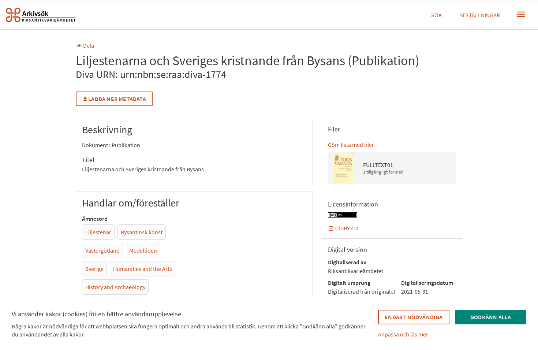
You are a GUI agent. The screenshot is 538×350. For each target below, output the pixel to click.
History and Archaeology (115, 287)
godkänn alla (490, 317)
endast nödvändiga (413, 317)
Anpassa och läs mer (403, 334)
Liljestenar (98, 232)
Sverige (94, 268)
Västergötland (102, 250)
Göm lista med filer (351, 144)
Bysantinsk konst (141, 232)
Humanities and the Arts (142, 268)
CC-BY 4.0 (346, 228)
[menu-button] (521, 14)
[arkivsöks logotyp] (40, 15)
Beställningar (479, 15)
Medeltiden (143, 250)
